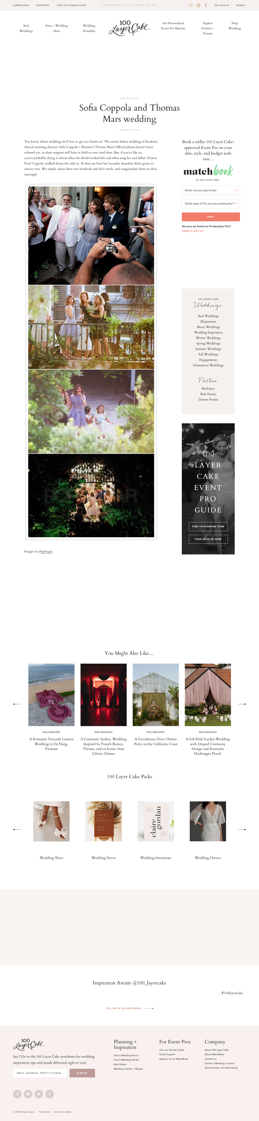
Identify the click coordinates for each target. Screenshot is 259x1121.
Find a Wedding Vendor (126, 1060)
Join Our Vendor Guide (71, 5)
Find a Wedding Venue (126, 1055)
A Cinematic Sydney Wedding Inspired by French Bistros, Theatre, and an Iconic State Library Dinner (51, 746)
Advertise (42, 5)
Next (242, 704)
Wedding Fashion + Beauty (128, 1069)
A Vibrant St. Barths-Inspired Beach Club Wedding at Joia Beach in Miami (208, 743)
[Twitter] (39, 1094)
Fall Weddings (208, 354)
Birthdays (208, 388)
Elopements (208, 321)
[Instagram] (190, 5)
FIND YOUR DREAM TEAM (208, 526)
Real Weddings (129, 98)
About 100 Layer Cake (217, 1050)
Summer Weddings (208, 348)
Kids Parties (208, 393)
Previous (17, 704)
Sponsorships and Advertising (221, 1068)
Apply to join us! (192, 231)
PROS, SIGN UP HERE (208, 539)
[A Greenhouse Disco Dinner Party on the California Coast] (104, 695)
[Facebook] (206, 5)
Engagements (208, 359)
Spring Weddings (208, 343)
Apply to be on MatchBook (173, 1059)
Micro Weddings (208, 326)
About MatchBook (214, 1054)
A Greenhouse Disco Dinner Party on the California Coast (103, 741)
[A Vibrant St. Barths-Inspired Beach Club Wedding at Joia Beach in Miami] (208, 695)
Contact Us (211, 1059)
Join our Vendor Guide (171, 1050)
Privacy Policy (44, 1112)
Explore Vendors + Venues (207, 28)
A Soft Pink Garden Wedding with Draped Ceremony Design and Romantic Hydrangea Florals (156, 746)
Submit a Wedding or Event (219, 1063)
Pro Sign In (221, 5)
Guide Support (167, 1054)
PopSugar (46, 551)
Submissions (21, 5)
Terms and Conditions (62, 1112)
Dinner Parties (208, 399)
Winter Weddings (208, 337)
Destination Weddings (208, 365)
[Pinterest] (198, 5)
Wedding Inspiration (208, 332)
